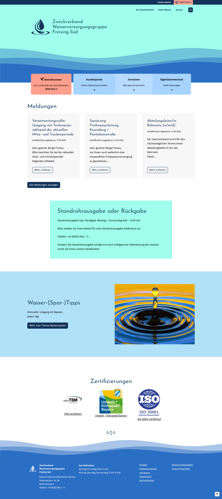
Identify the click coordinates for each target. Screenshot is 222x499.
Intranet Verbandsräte (182, 465)
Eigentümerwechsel (171, 79)
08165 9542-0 (185, 2)
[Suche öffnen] (190, 9)
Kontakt (143, 465)
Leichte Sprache (164, 2)
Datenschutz (145, 477)
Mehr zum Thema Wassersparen (47, 325)
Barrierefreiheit (146, 480)
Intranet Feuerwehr (181, 469)
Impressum (144, 473)
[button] (145, 10)
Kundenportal (94, 79)
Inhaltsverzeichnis (148, 469)
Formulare (134, 79)
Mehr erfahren (42, 170)
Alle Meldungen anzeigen (43, 184)
